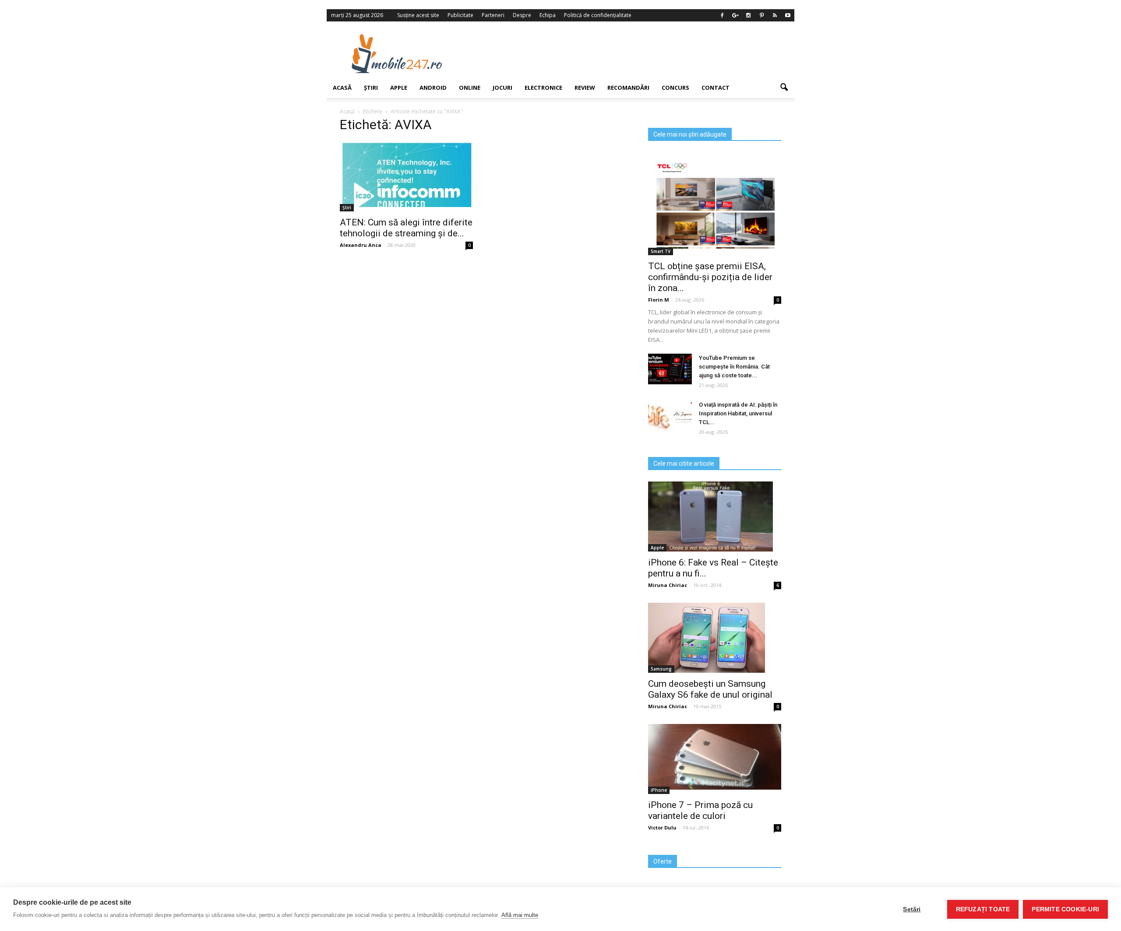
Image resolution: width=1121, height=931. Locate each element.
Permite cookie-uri (1065, 909)
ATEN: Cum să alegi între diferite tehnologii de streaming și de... (406, 228)
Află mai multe (519, 915)
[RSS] (774, 15)
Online (469, 87)
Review (585, 87)
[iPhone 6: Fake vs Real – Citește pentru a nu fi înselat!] (714, 516)
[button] (783, 87)
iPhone (659, 790)
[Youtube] (787, 15)
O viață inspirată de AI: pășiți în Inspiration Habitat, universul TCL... (738, 413)
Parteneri (493, 15)
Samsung (661, 669)
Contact (716, 87)
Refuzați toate (983, 909)
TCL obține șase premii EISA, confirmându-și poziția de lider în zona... (710, 277)
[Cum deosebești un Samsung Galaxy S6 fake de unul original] (714, 638)
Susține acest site (418, 15)
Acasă (342, 87)
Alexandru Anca (360, 245)
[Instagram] (748, 15)
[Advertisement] (631, 53)
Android (433, 87)
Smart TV (660, 251)
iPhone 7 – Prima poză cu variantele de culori (700, 810)
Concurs (675, 87)
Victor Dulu (662, 827)
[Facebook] (722, 15)
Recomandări (628, 87)
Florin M (658, 299)
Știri (371, 87)
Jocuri (502, 87)
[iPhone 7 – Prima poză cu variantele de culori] (714, 757)
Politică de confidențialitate (597, 15)
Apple (398, 87)
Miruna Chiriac (667, 585)
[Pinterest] (761, 15)
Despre (522, 15)
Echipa (547, 15)
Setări (911, 909)
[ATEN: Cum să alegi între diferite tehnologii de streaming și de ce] (406, 174)
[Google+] (735, 15)
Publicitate (460, 15)
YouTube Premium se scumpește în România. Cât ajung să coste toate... (734, 367)
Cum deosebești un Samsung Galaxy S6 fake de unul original (710, 689)
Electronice (543, 87)
